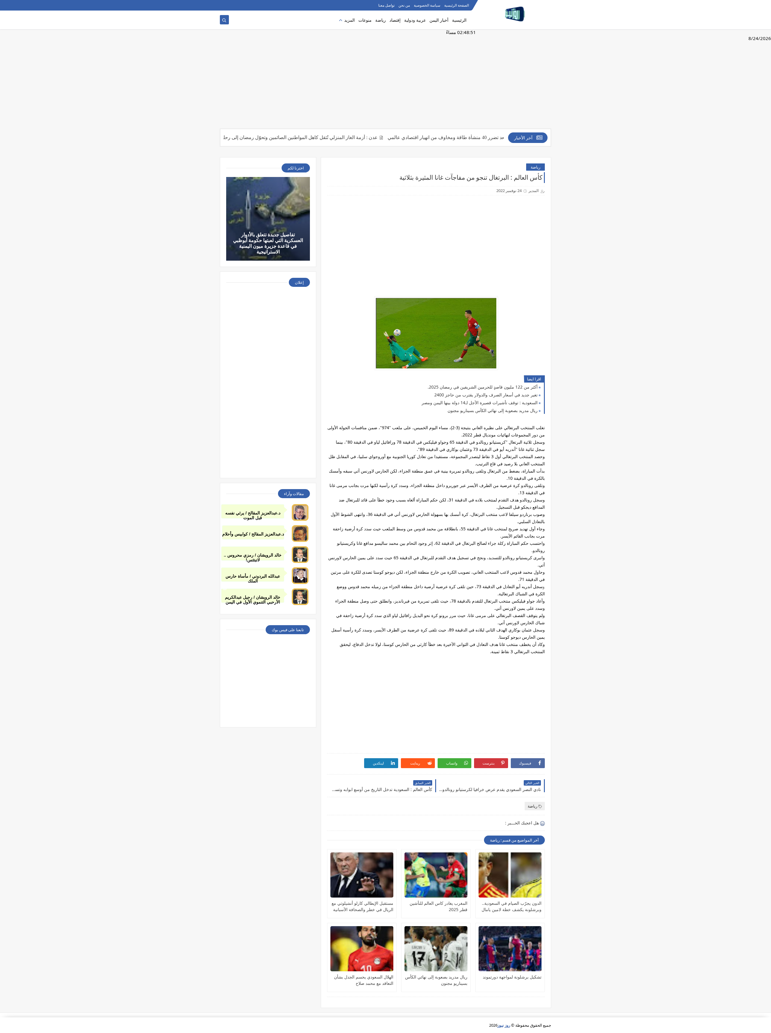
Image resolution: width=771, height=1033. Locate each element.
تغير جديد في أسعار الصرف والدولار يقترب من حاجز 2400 (486, 395)
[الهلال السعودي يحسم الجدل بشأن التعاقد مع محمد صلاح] (361, 948)
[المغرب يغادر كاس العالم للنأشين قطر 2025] (435, 875)
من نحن (404, 5)
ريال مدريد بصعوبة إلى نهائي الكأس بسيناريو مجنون (493, 410)
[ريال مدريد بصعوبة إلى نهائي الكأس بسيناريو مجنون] (435, 948)
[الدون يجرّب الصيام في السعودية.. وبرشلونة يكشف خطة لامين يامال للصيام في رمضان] (510, 875)
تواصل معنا (386, 5)
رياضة (380, 20)
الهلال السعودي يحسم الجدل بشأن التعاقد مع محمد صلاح (363, 980)
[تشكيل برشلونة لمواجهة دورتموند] (510, 948)
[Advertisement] (385, 82)
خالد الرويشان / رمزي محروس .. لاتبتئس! (253, 557)
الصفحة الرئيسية (456, 5)
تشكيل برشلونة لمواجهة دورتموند (512, 977)
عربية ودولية (415, 20)
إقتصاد (395, 20)
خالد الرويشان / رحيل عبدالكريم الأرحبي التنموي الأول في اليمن (252, 599)
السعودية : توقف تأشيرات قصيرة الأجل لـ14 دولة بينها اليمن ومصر (480, 402)
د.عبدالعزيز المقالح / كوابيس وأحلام (253, 534)
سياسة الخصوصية (427, 5)
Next (546, 587)
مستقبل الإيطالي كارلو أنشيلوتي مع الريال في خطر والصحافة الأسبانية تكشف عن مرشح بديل (362, 906)
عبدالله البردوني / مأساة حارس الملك (253, 578)
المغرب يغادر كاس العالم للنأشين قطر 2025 (438, 906)
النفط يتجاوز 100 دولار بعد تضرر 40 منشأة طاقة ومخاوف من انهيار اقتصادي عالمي (496, 137)
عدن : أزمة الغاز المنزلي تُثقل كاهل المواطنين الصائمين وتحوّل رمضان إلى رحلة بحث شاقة (315, 137)
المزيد (349, 20)
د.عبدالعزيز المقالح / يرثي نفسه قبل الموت (252, 514)
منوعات (365, 20)
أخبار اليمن (438, 20)
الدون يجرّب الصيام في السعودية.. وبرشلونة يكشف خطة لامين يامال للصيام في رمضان (512, 906)
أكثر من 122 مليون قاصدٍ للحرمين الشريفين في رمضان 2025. (483, 387)
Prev (224, 587)
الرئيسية (459, 20)
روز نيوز (504, 1025)
